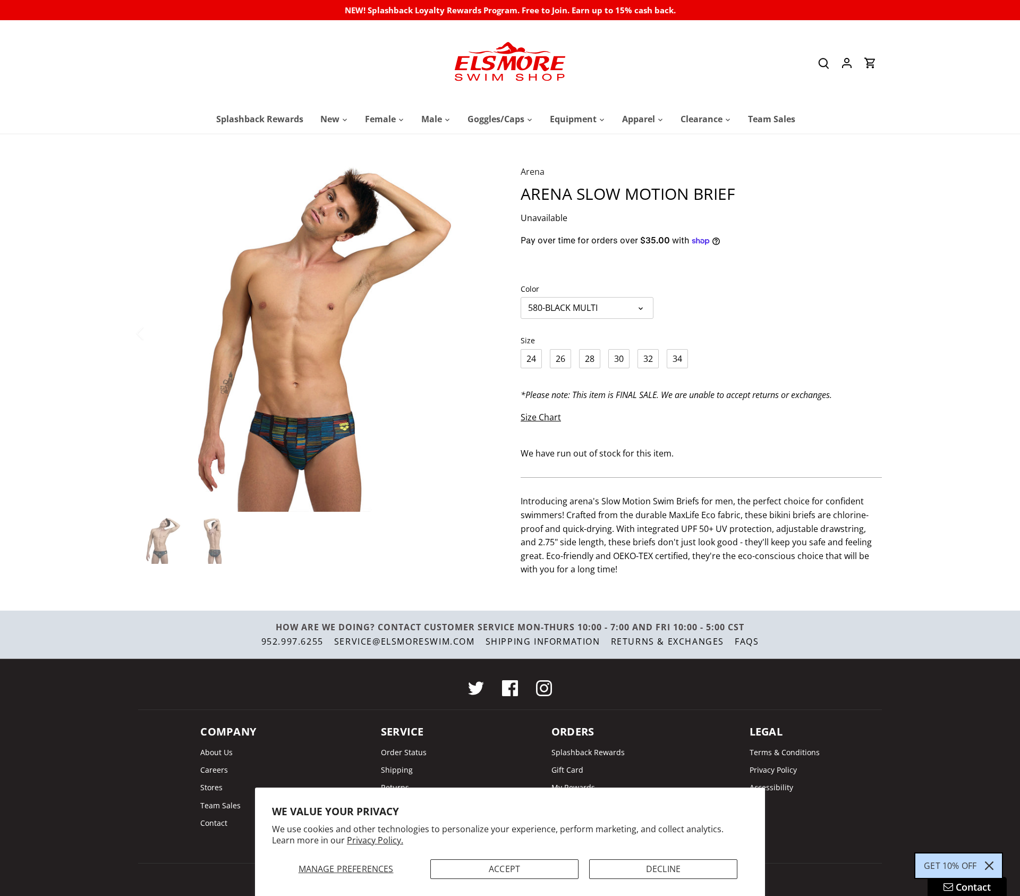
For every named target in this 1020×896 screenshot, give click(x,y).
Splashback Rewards (588, 752)
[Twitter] (476, 688)
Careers (214, 770)
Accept (504, 869)
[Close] (989, 865)
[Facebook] (510, 688)
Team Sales (220, 805)
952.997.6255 (292, 641)
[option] (316, 333)
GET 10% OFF (950, 866)
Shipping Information (543, 641)
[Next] (479, 333)
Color (530, 288)
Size (528, 340)
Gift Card (567, 770)
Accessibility (771, 787)
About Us (216, 752)
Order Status (404, 752)
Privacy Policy (773, 770)
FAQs (747, 641)
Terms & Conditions (785, 752)
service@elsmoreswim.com (404, 641)
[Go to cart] (870, 63)
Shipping (397, 770)
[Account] (846, 63)
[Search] (823, 63)
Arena (533, 171)
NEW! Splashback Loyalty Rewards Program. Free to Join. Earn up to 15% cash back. (510, 10)
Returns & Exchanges (667, 641)
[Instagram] (544, 688)
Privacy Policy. (375, 840)
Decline (663, 869)
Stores (211, 787)
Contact (213, 823)
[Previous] (154, 333)
